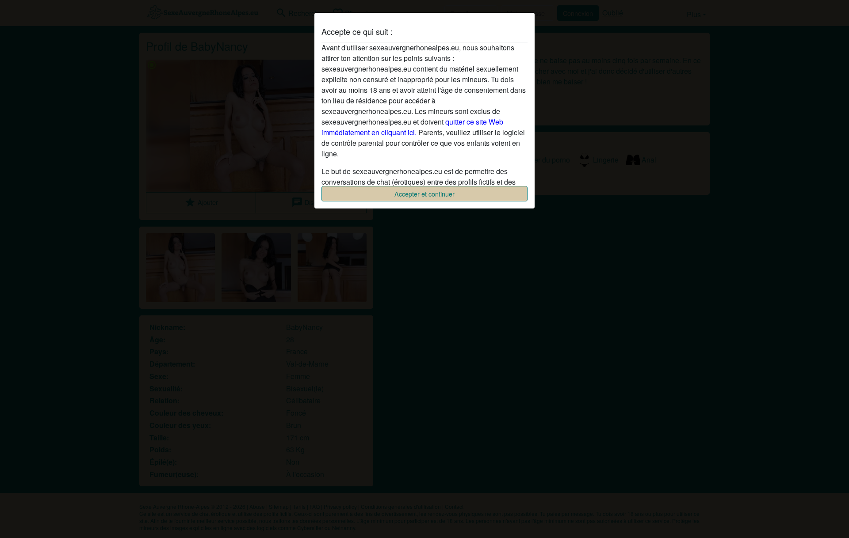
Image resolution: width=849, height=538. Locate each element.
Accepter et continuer (424, 193)
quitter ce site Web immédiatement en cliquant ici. (412, 127)
